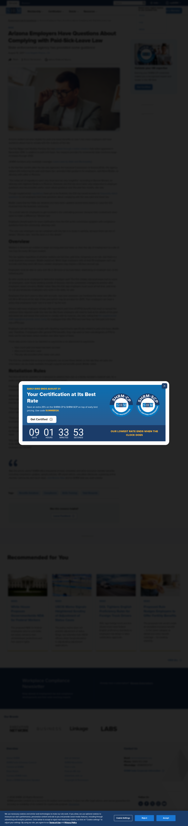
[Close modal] (164, 386)
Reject (144, 818)
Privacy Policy (71, 822)
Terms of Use (55, 822)
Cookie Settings (123, 818)
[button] (41, 419)
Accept (166, 818)
